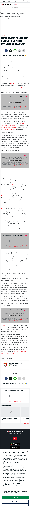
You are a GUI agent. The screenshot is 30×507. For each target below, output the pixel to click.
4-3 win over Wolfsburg (15, 87)
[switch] (9, 102)
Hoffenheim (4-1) (9, 129)
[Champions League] (23, 1)
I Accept (14, 497)
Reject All (15, 501)
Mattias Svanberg (6, 187)
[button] (28, 4)
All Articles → (25, 423)
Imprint (9, 484)
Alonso (3, 325)
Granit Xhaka (14, 83)
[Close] (27, 451)
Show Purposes (15, 504)
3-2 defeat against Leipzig (8, 127)
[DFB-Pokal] (19, 1)
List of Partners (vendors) (8, 493)
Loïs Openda (13, 185)
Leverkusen (9, 76)
